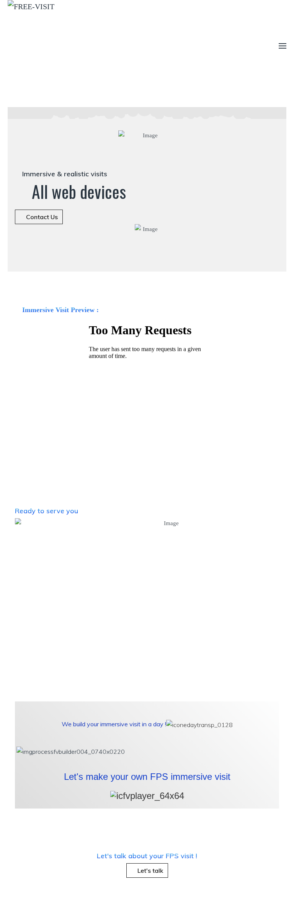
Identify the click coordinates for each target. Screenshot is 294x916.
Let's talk (149, 870)
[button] (282, 46)
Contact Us (41, 217)
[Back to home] (111, 46)
